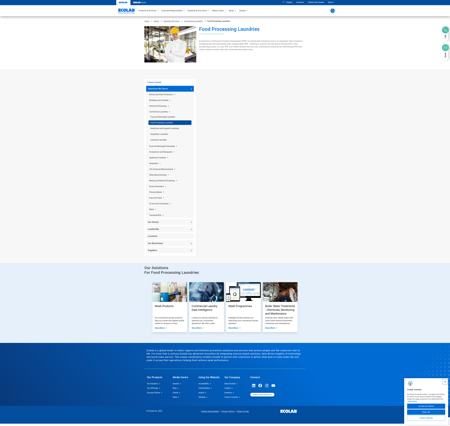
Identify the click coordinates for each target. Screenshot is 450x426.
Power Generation (156, 186)
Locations (153, 236)
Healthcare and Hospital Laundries (164, 128)
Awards (176, 384)
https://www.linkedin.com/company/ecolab (253, 385)
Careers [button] (242, 10)
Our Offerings (152, 388)
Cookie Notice (412, 401)
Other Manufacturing (157, 175)
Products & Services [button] (147, 10)
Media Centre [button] (218, 10)
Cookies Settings (426, 418)
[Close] (445, 381)
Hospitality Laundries (159, 134)
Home (146, 21)
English (289, 2)
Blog (174, 388)
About (156, 21)
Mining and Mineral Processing (162, 181)
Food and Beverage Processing (162, 146)
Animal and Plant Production (161, 94)
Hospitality (153, 163)
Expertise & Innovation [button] (197, 10)
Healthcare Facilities (157, 158)
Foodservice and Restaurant (160, 152)
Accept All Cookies (426, 406)
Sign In (331, 2)
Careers (227, 388)
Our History (153, 222)
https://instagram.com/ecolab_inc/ (266, 385)
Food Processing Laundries (161, 123)
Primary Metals (155, 192)
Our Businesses (155, 243)
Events (175, 393)
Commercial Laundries (193, 21)
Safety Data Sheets (316, 2)
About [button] (231, 10)
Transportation (155, 215)
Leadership (153, 229)
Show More (160, 328)
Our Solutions (152, 384)
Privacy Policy (228, 411)
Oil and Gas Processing (158, 204)
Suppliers (152, 250)
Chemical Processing (158, 106)
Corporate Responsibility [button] (172, 10)
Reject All (426, 412)
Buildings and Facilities (158, 100)
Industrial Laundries (158, 140)
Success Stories (153, 393)
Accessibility (204, 384)
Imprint (201, 393)
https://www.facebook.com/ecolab (260, 385)
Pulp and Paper (155, 198)
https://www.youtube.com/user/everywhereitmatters (273, 385)
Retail (151, 209)
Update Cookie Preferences (262, 394)
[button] (158, 10)
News (175, 397)
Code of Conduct (231, 397)
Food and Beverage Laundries (162, 117)
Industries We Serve (171, 21)
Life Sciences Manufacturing (161, 169)
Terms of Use (243, 411)
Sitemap (202, 397)
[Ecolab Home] (126, 11)
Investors (300, 2)
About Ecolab (154, 82)
